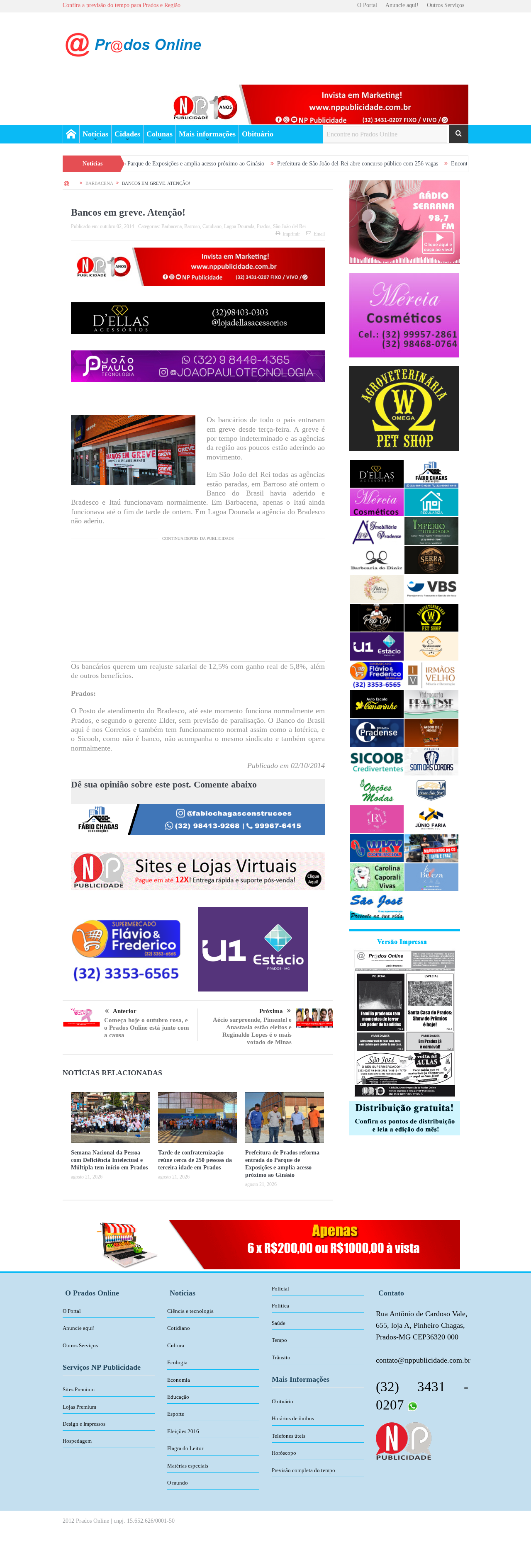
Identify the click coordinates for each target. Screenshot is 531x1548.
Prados (263, 226)
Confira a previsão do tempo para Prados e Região (121, 5)
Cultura (175, 1345)
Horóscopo (284, 1453)
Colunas (159, 134)
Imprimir (291, 234)
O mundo (177, 1483)
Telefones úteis (288, 1436)
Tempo (279, 1340)
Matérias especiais (187, 1466)
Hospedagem (77, 1441)
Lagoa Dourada (239, 226)
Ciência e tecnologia (190, 1311)
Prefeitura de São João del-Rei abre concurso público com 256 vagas (285, 163)
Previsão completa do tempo (303, 1470)
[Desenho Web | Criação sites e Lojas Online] (403, 1440)
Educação (178, 1397)
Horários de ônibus (293, 1418)
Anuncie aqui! (402, 5)
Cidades (127, 134)
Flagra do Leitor (185, 1448)
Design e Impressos (84, 1424)
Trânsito (281, 1357)
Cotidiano (212, 226)
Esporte (175, 1414)
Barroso (192, 226)
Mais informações (207, 134)
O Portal (367, 5)
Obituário (257, 134)
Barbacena (171, 226)
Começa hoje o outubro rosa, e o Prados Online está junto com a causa (146, 1027)
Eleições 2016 (183, 1431)
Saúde (278, 1323)
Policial (280, 1289)
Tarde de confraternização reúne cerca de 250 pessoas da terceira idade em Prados (195, 1160)
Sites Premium (79, 1389)
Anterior (124, 1011)
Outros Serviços (445, 5)
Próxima (271, 1011)
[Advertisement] (198, 603)
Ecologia (177, 1362)
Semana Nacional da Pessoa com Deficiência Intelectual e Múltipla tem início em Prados (109, 1160)
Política (280, 1306)
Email (319, 234)
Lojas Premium (79, 1407)
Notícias (95, 134)
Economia (178, 1380)
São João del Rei (289, 226)
